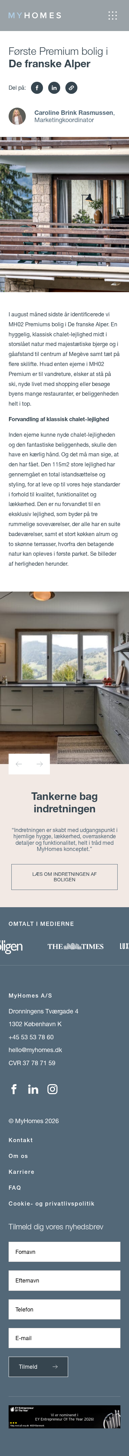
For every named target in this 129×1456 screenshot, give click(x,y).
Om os (18, 1156)
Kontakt (21, 1140)
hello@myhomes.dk (35, 1049)
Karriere (22, 1172)
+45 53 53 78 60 (31, 1037)
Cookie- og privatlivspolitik (52, 1203)
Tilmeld (28, 1366)
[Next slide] (39, 764)
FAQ (15, 1188)
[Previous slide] (19, 764)
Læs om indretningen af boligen (64, 876)
